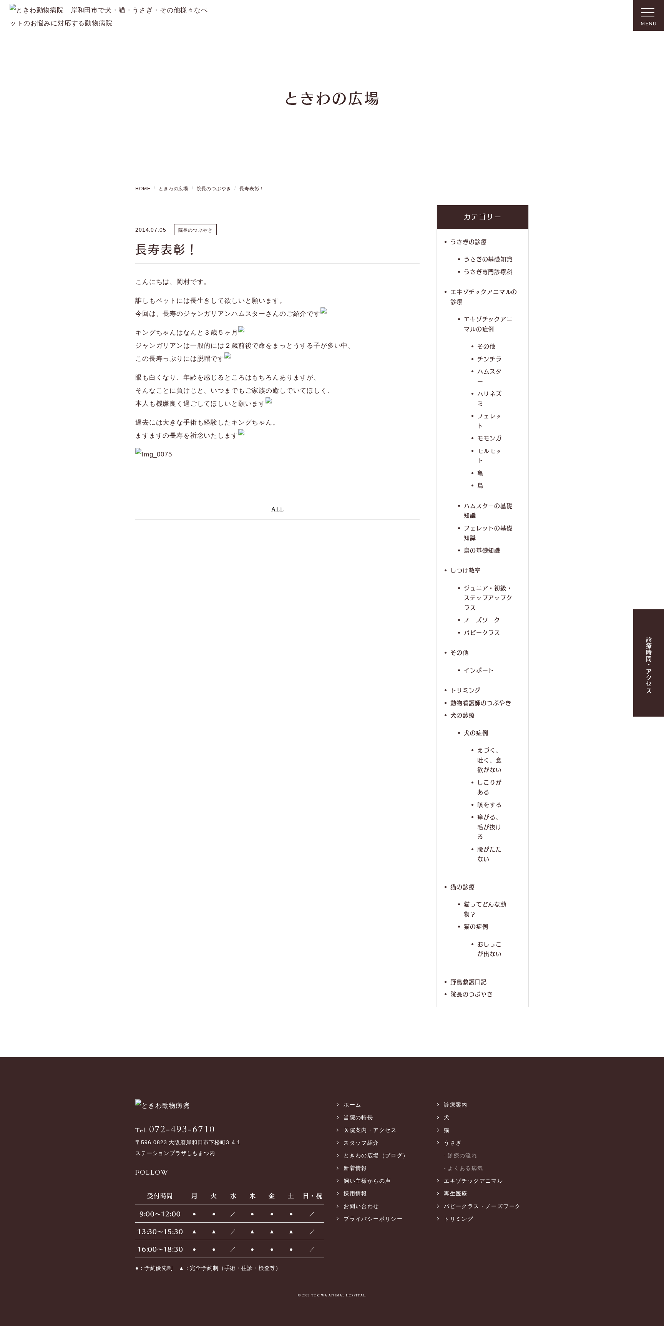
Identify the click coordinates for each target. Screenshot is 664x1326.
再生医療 (456, 1193)
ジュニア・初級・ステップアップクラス (488, 597)
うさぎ (452, 1143)
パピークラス (482, 632)
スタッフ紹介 (361, 1143)
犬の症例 (476, 733)
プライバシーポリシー (373, 1219)
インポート (479, 670)
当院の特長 (358, 1117)
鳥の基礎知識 (482, 550)
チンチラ (489, 359)
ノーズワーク (482, 620)
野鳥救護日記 (468, 981)
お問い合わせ (361, 1206)
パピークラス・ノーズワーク (482, 1206)
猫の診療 (462, 887)
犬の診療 (462, 715)
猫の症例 (476, 926)
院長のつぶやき (471, 994)
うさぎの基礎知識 (488, 259)
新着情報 (355, 1168)
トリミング (465, 690)
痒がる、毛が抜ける (489, 826)
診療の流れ (462, 1155)
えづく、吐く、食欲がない (489, 759)
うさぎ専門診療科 (488, 271)
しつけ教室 (465, 570)
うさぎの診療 (468, 241)
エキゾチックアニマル (473, 1181)
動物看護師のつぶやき (480, 703)
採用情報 (355, 1193)
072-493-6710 (175, 1129)
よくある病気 (465, 1168)
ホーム (352, 1105)
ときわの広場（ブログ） (376, 1155)
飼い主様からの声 (367, 1181)
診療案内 (456, 1105)
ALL (277, 509)
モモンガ (489, 438)
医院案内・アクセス (370, 1130)
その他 (486, 346)
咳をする (489, 804)
